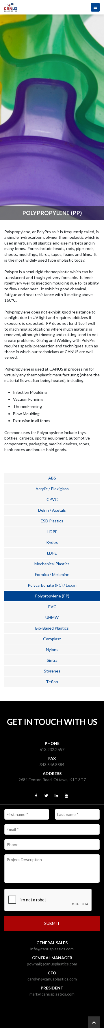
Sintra (52, 660)
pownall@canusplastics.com (52, 963)
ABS (52, 477)
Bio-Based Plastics (52, 628)
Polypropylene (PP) (52, 595)
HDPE (52, 531)
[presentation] (48, 900)
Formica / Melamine (52, 574)
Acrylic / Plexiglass (52, 488)
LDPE (52, 553)
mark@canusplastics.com (52, 993)
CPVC (52, 499)
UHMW (52, 617)
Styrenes (52, 670)
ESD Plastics (52, 520)
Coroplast (52, 638)
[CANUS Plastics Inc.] (52, 7)
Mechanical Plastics (52, 563)
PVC (52, 606)
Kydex (52, 542)
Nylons (52, 649)
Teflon (52, 681)
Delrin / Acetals (52, 510)
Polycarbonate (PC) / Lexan (52, 585)
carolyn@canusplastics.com (52, 978)
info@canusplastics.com (52, 948)
